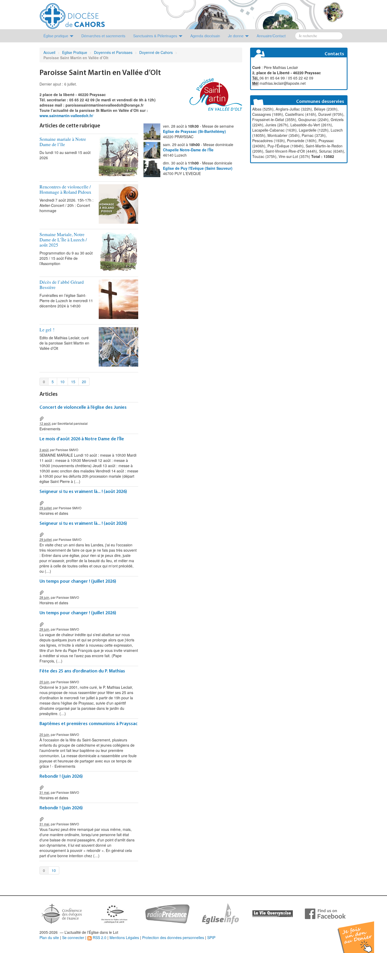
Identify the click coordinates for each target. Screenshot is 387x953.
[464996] (41, 418)
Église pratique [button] (56, 35)
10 (62, 381)
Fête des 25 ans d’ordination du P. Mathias (82, 671)
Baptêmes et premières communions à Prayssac (88, 724)
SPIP (211, 937)
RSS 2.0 (99, 937)
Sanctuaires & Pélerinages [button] (155, 35)
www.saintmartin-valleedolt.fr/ (66, 115)
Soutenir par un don (360, 933)
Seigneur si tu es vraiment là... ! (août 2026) (83, 492)
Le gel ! (46, 330)
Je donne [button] (236, 35)
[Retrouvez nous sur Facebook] (325, 913)
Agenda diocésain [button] (205, 35)
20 (84, 381)
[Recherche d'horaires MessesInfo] (220, 913)
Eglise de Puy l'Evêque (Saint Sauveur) (197, 168)
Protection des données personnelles (173, 937)
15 (73, 381)
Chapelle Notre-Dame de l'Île (188, 149)
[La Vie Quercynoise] (272, 913)
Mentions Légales (124, 937)
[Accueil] (72, 14)
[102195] (41, 787)
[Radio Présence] (167, 913)
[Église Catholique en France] (62, 913)
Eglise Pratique (74, 52)
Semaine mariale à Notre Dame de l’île (62, 141)
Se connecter (73, 937)
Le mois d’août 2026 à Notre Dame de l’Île (81, 439)
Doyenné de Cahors (156, 52)
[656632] (41, 592)
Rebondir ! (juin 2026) (61, 776)
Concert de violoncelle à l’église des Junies (83, 407)
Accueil (49, 52)
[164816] (41, 502)
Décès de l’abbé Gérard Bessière (61, 284)
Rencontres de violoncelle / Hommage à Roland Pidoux (65, 189)
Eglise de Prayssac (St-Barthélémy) (194, 131)
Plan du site (49, 937)
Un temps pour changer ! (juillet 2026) (77, 581)
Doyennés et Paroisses (113, 52)
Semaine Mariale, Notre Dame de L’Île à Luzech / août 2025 (63, 239)
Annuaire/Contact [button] (271, 35)
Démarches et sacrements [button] (103, 35)
